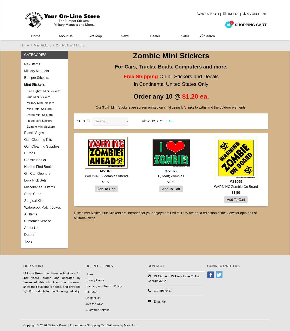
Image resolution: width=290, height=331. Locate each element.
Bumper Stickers (36, 78)
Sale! (185, 36)
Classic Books (35, 160)
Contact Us (93, 298)
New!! (125, 36)
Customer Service (37, 221)
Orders (232, 14)
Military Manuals (36, 71)
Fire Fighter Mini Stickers (43, 91)
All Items (30, 214)
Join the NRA (94, 304)
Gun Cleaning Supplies (41, 146)
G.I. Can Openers (37, 173)
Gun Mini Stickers (38, 97)
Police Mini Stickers (40, 114)
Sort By (83, 121)
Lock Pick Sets (35, 180)
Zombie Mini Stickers (41, 126)
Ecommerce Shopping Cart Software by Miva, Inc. (103, 325)
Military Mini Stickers (40, 103)
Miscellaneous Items (39, 187)
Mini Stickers (42, 45)
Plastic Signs (34, 133)
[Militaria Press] (62, 20)
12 (153, 121)
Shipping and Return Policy (104, 286)
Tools (28, 241)
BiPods (29, 153)
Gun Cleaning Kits (38, 139)
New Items (32, 64)
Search (206, 36)
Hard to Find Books (38, 167)
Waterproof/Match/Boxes (42, 207)
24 (161, 121)
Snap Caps (32, 194)
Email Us (160, 301)
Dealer (155, 36)
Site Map (95, 36)
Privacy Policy (95, 280)
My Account (256, 14)
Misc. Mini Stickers (39, 108)
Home (35, 36)
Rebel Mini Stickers (39, 120)
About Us (66, 36)
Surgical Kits (33, 201)
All (170, 121)
